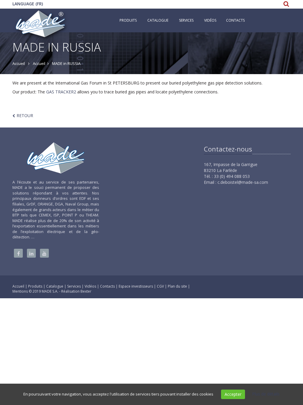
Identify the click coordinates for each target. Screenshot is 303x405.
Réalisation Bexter (76, 291)
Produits (128, 20)
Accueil (18, 286)
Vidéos (91, 286)
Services (186, 20)
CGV (161, 286)
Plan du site (178, 286)
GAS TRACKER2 (61, 92)
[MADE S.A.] (41, 16)
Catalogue (157, 20)
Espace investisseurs (136, 286)
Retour (25, 115)
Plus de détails (266, 394)
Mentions (20, 291)
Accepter (233, 394)
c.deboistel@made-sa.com (242, 182)
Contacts (235, 20)
